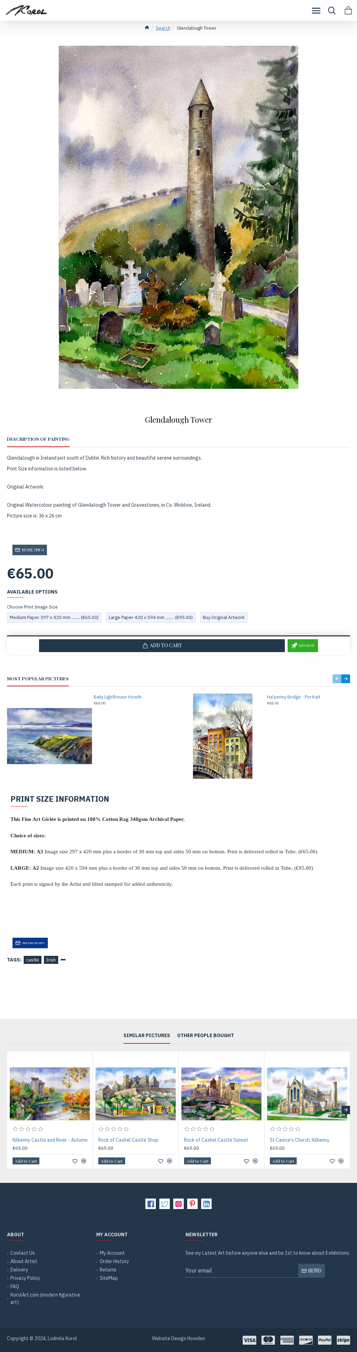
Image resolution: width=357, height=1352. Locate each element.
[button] (337, 678)
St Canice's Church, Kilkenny (128, 1140)
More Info (33, 549)
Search (163, 28)
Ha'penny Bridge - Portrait (293, 697)
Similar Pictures (146, 1035)
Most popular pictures (38, 678)
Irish (51, 960)
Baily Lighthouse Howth (118, 697)
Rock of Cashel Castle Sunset (45, 1140)
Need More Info (33, 943)
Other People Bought (205, 1035)
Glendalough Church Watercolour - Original (308, 1140)
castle (32, 960)
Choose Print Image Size (32, 607)
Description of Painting (38, 439)
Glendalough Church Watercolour (220, 1140)
